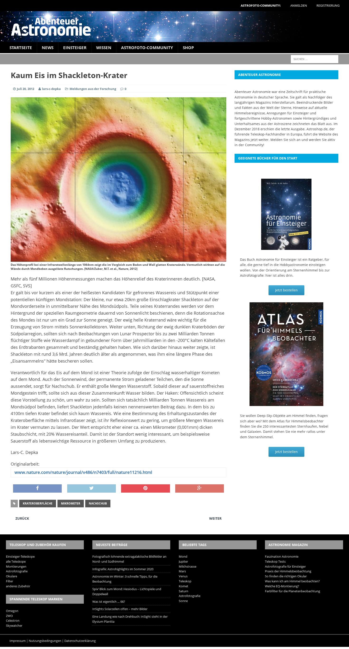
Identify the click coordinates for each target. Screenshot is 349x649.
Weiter (215, 518)
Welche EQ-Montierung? (282, 586)
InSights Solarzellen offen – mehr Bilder (119, 609)
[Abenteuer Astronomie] (174, 26)
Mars (182, 571)
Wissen (103, 47)
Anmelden (298, 5)
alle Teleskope (16, 561)
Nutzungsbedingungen (45, 641)
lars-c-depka (51, 89)
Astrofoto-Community (147, 47)
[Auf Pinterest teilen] (145, 488)
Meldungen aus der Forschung (93, 89)
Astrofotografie (17, 571)
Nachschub (98, 503)
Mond (183, 556)
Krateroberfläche (37, 503)
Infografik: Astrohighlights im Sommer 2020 (122, 569)
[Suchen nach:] (314, 58)
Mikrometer (70, 503)
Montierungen (16, 566)
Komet (183, 586)
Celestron (12, 620)
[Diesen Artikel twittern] (91, 488)
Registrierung (328, 5)
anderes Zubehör (18, 586)
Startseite (20, 47)
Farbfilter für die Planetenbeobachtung (292, 591)
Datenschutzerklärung (80, 641)
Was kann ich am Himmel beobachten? (292, 581)
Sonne (183, 601)
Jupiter (183, 561)
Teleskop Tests (275, 561)
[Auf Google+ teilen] (199, 488)
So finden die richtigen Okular (286, 576)
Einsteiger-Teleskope (20, 556)
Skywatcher (14, 625)
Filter (9, 581)
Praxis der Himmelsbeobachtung (288, 571)
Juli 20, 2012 (25, 89)
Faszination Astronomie (281, 556)
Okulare (11, 576)
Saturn (183, 591)
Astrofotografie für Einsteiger (285, 566)
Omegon (12, 611)
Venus (183, 576)
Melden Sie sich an (285, 139)
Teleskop (185, 581)
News (47, 47)
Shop (188, 47)
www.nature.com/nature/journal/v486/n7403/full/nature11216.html (82, 472)
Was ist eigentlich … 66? (108, 601)
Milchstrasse (187, 566)
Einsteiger (74, 47)
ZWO (9, 616)
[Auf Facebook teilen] (37, 488)
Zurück (22, 518)
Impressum (17, 641)
